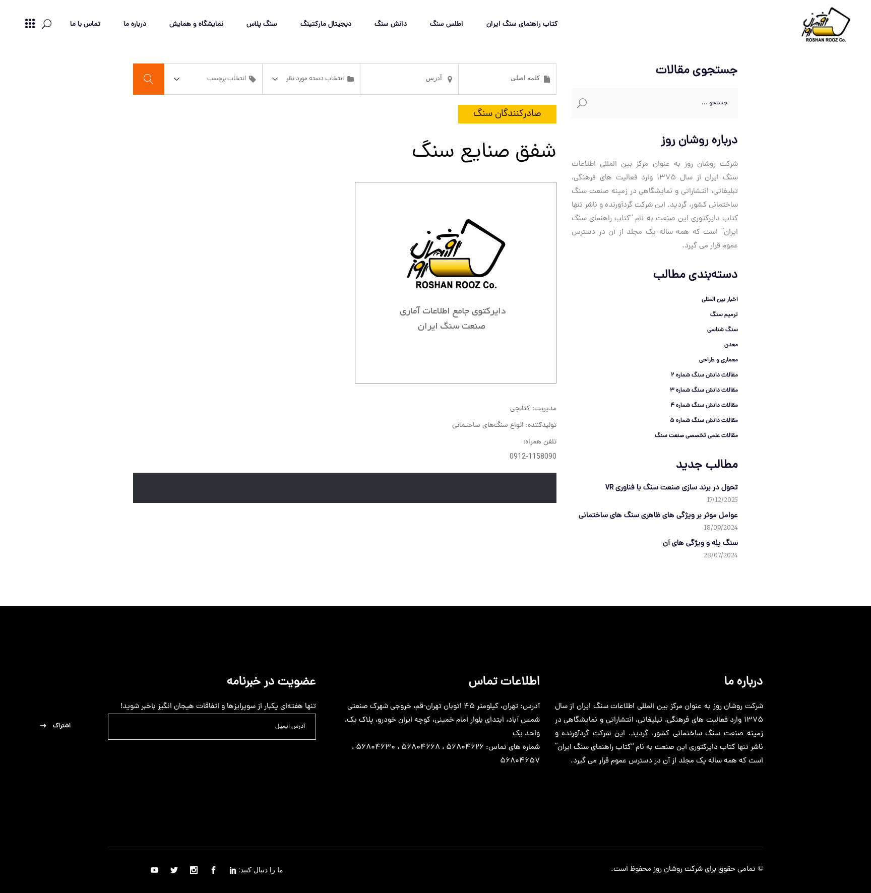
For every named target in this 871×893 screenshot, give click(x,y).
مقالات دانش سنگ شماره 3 (704, 390)
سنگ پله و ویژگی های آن (700, 543)
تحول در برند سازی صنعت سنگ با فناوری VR (671, 488)
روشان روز (666, 869)
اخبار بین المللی (720, 299)
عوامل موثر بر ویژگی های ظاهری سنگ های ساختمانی (658, 516)
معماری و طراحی (718, 360)
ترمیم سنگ (724, 315)
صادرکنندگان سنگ (507, 114)
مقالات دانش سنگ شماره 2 (704, 375)
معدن (731, 345)
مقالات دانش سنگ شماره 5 (704, 420)
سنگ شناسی (722, 330)
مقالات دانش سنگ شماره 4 (704, 405)
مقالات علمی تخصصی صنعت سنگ (696, 435)
